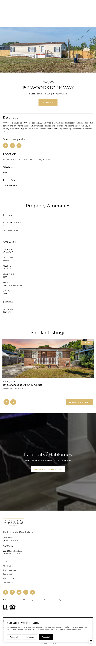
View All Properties (79, 402)
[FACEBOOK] (12, 592)
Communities (9, 574)
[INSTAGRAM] (5, 592)
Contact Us (8, 582)
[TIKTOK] (25, 592)
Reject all (14, 637)
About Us (7, 566)
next (13, 402)
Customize (29, 637)
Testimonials (8, 578)
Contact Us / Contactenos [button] (48, 469)
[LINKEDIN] (32, 592)
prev (6, 402)
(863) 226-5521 (9, 537)
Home (6, 562)
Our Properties (9, 570)
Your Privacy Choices (48, 643)
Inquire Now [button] (48, 102)
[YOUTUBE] (19, 592)
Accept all (46, 637)
